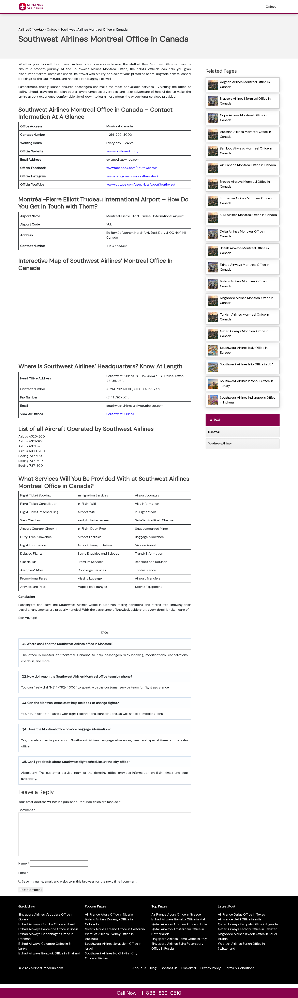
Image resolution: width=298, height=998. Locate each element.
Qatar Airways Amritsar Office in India (179, 924)
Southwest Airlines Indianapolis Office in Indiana (247, 400)
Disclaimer (188, 968)
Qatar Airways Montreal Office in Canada (244, 333)
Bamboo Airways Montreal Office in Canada (246, 150)
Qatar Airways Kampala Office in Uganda (248, 924)
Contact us (169, 968)
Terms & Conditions (239, 968)
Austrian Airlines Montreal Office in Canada (245, 134)
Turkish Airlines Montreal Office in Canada (244, 316)
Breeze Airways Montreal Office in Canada (245, 184)
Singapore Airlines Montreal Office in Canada (246, 300)
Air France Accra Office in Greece (176, 914)
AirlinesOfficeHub (31, 29)
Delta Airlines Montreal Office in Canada (243, 233)
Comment (26, 810)
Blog (153, 968)
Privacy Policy (210, 968)
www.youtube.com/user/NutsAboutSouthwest (140, 184)
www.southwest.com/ (122, 151)
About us (139, 968)
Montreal (214, 432)
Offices (271, 6)
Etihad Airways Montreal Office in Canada (244, 267)
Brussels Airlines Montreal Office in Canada (245, 101)
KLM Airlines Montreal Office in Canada (248, 215)
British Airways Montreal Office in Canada (244, 250)
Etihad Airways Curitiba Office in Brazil (46, 924)
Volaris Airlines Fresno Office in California (115, 929)
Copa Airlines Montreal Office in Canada (243, 117)
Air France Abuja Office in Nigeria (109, 914)
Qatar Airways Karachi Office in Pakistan (247, 929)
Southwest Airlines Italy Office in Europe (244, 350)
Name (23, 863)
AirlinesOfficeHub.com (47, 968)
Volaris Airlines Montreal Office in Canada (244, 283)
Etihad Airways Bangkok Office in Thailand (49, 953)
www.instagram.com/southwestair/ (132, 176)
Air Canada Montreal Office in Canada (248, 165)
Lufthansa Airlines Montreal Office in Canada (246, 200)
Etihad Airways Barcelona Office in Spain (48, 929)
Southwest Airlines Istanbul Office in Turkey (246, 383)
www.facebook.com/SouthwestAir (131, 168)
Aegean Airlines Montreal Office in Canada (245, 84)
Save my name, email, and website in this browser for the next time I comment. (79, 881)
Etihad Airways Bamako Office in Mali (178, 919)
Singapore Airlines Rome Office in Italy (179, 939)
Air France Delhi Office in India (240, 919)
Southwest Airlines (120, 414)
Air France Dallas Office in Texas (241, 914)
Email (23, 873)
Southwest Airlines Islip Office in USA (247, 364)
